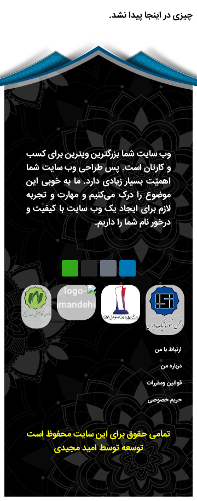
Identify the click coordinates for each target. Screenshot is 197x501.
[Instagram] (89, 268)
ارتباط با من (168, 349)
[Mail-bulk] (108, 268)
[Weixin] (70, 268)
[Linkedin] (127, 268)
